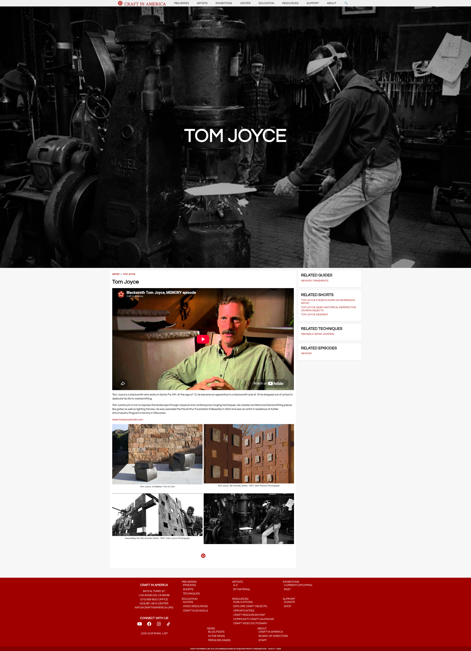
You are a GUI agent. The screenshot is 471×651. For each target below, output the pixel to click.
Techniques (191, 593)
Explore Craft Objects (249, 606)
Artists (202, 3)
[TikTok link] (168, 625)
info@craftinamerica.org (154, 607)
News (211, 628)
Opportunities (243, 610)
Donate (289, 602)
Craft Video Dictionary (249, 623)
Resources (290, 3)
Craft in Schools (195, 610)
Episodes (189, 585)
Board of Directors (272, 636)
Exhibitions (224, 3)
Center (245, 3)
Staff (262, 640)
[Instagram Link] (159, 625)
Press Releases (219, 640)
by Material (241, 589)
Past (287, 589)
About (331, 3)
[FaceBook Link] (149, 625)
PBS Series (181, 3)
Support (313, 3)
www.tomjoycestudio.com (127, 419)
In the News (216, 636)
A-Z (235, 585)
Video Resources (195, 606)
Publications (242, 602)
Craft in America (270, 631)
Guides (187, 602)
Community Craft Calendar (253, 619)
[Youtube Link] (139, 625)
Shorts (187, 589)
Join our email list (154, 633)
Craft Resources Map (248, 615)
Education (266, 3)
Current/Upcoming (297, 585)
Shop (287, 606)
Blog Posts (215, 631)
